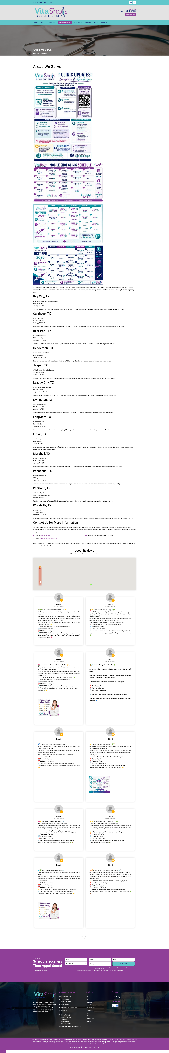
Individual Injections (118, 997)
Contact (89, 1016)
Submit (123, 964)
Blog (88, 1013)
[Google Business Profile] (134, 2)
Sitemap (89, 1021)
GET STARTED (91, 1008)
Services (89, 1002)
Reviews (89, 1010)
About (88, 1000)
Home (88, 997)
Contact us (130, 14)
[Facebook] (130, 2)
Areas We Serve (91, 1005)
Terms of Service (116, 970)
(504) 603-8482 (128, 11)
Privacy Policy (106, 970)
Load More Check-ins (84, 937)
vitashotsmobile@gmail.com (48, 538)
